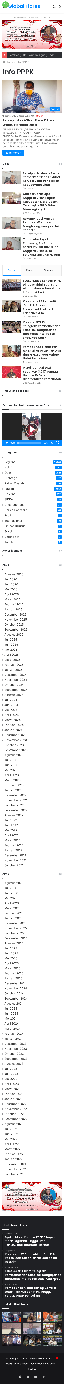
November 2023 (15, 740)
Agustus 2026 (13, 574)
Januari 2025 (13, 669)
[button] (32, 429)
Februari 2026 (14, 604)
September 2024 (16, 689)
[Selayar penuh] (57, 442)
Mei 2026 (10, 589)
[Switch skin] (54, 7)
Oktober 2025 (14, 624)
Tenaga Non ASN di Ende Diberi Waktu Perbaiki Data (28, 122)
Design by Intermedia (17, 1363)
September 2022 (16, 810)
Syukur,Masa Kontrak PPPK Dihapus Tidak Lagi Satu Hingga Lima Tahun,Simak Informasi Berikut (42, 286)
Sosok (8, 531)
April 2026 (11, 594)
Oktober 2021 (13, 865)
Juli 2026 (10, 579)
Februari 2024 (14, 725)
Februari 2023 (14, 785)
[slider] (29, 443)
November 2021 (15, 860)
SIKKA (8, 499)
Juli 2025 (10, 639)
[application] (32, 429)
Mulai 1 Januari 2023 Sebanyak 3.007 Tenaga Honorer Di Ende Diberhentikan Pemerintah (42, 373)
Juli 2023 (10, 760)
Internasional (13, 520)
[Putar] (6, 442)
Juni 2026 (11, 584)
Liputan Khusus (14, 526)
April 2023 (11, 775)
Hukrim (9, 467)
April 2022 (11, 835)
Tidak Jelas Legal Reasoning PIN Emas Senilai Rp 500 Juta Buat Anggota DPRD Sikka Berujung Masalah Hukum (41, 247)
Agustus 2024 (13, 694)
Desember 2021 (15, 855)
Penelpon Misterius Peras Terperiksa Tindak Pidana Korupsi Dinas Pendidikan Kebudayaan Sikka (41, 179)
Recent (30, 270)
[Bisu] (52, 442)
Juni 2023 (11, 765)
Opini (7, 472)
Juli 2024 (10, 699)
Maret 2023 (12, 780)
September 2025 (16, 629)
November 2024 (15, 679)
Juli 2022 (10, 820)
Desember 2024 (15, 674)
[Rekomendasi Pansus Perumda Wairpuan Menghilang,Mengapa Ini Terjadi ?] (11, 223)
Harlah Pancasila (15, 510)
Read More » (13, 152)
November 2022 (15, 800)
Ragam (9, 488)
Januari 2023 (13, 790)
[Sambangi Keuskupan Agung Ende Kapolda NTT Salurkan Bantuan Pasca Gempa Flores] (52, 1317)
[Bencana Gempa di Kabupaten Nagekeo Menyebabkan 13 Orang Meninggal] (11, 1340)
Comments (50, 270)
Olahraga (10, 478)
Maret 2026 (12, 599)
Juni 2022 (11, 825)
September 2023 (16, 750)
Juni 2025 (11, 644)
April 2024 (11, 715)
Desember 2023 (15, 735)
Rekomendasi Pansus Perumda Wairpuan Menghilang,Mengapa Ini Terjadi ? (41, 224)
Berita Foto (11, 536)
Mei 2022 (10, 830)
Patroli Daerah (14, 483)
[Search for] (60, 7)
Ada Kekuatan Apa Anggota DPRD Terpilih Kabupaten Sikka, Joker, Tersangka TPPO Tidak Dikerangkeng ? (40, 201)
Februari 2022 (14, 845)
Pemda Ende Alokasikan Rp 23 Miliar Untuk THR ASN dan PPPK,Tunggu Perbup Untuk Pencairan (42, 352)
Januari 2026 (13, 609)
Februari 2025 (14, 664)
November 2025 (15, 619)
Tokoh (8, 542)
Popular (11, 270)
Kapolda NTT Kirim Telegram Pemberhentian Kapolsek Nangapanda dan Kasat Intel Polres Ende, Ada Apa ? (41, 330)
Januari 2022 (13, 850)
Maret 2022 (12, 840)
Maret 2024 (12, 720)
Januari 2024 (13, 730)
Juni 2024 (11, 704)
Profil (7, 515)
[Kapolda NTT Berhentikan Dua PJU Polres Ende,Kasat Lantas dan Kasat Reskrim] (11, 306)
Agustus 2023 (13, 755)
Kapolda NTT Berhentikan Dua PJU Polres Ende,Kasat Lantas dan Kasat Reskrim (41, 307)
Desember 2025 (15, 614)
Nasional (10, 494)
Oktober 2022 (14, 805)
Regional (10, 462)
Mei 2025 (10, 649)
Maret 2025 (12, 659)
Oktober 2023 (14, 745)
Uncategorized (14, 504)
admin (8, 116)
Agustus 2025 (13, 634)
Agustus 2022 (13, 815)
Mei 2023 (10, 770)
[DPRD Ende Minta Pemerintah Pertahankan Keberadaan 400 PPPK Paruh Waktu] (32, 1328)
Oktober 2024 (14, 684)
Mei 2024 (10, 710)
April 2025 (11, 654)
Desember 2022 (15, 795)
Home (9, 62)
